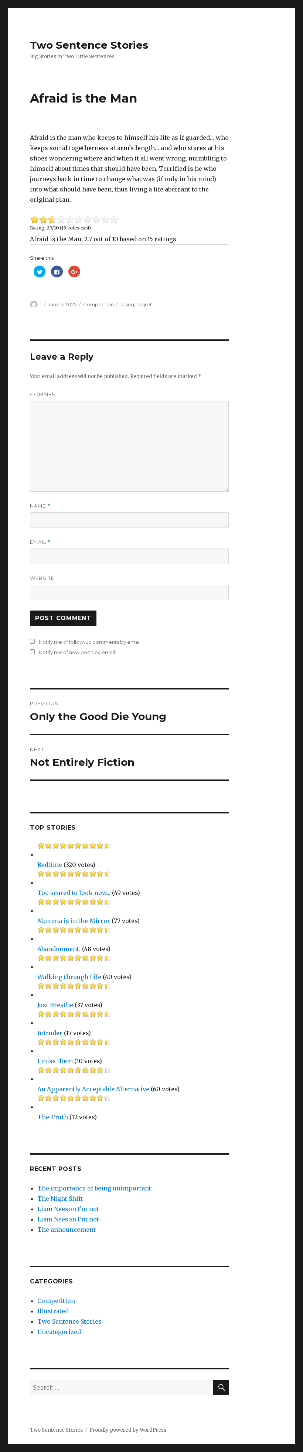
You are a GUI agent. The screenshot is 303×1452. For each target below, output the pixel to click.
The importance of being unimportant (94, 1188)
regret (144, 304)
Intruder (49, 1033)
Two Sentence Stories (89, 45)
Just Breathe (55, 1005)
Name (40, 506)
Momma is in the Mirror (73, 920)
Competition (98, 304)
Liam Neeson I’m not (68, 1209)
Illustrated (53, 1311)
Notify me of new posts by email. (77, 652)
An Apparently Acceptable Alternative (93, 1089)
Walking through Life (69, 977)
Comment (44, 394)
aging (127, 304)
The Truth (52, 1117)
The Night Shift (60, 1198)
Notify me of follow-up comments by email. (90, 642)
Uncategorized (59, 1331)
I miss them (55, 1061)
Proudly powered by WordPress (127, 1430)
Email (40, 542)
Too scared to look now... (73, 892)
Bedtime (49, 864)
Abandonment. (59, 949)
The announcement (66, 1229)
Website (42, 578)
